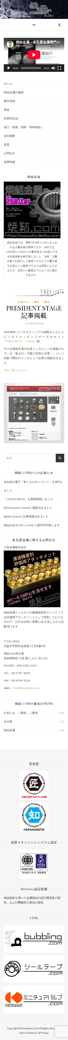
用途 (6, 110)
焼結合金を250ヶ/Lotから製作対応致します (32, 525)
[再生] (9, 68)
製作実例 (9, 101)
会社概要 (9, 136)
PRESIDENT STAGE (20, 341)
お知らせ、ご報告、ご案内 (34, 302)
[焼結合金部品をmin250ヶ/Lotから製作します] (32, 210)
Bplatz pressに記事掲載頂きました (26, 516)
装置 (6, 144)
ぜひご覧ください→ (16, 370)
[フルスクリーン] (59, 68)
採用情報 (9, 162)
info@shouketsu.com (26, 688)
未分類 (8, 721)
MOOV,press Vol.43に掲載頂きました (28, 508)
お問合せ (9, 153)
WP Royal (43, 1033)
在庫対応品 (11, 118)
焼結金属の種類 (14, 92)
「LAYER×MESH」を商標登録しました (28, 499)
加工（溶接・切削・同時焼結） (23, 127)
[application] (34, 55)
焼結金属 (9, 730)
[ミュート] (53, 68)
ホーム (8, 83)
